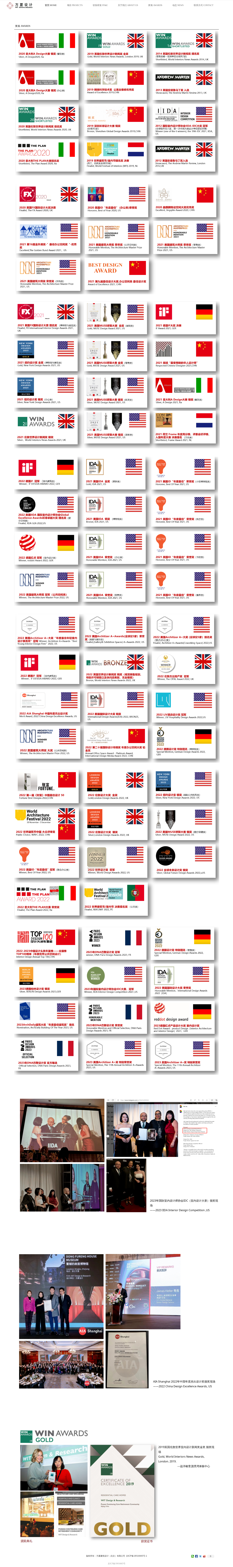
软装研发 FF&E (100, 5)
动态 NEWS (178, 5)
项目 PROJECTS (75, 5)
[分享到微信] (192, 1556)
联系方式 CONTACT (203, 5)
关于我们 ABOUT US (128, 5)
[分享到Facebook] (196, 1556)
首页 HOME (51, 5)
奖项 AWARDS (155, 5)
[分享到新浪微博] (204, 1556)
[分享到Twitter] (200, 1556)
